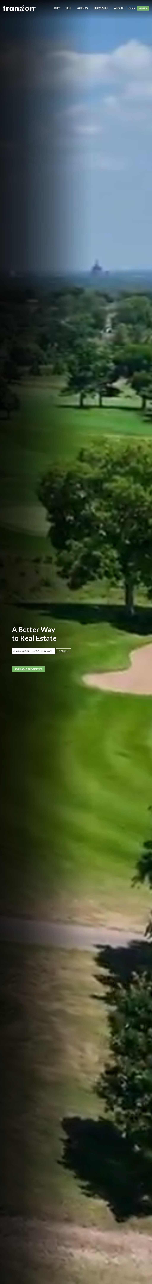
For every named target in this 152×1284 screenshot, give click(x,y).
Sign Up (143, 8)
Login (131, 8)
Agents (82, 8)
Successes (101, 8)
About (119, 8)
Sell (68, 8)
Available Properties (28, 669)
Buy (57, 8)
